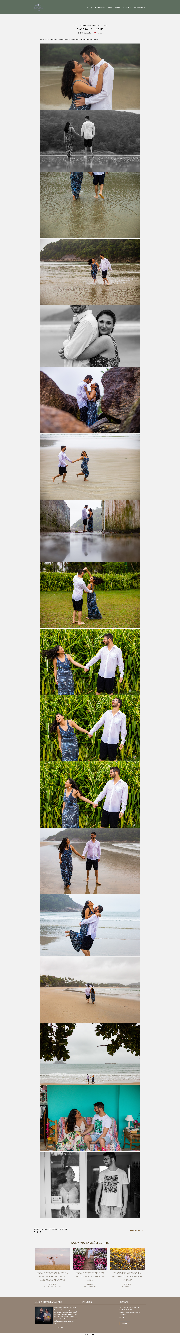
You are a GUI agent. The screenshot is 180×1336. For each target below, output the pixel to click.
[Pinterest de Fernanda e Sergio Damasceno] (123, 1317)
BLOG (110, 7)
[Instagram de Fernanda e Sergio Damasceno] (120, 1317)
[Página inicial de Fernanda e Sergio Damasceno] (41, 7)
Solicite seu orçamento (136, 1230)
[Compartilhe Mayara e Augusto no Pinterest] (40, 1232)
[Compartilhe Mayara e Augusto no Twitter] (37, 1232)
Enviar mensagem (126, 1309)
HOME (89, 7)
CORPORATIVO (139, 7)
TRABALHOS (100, 7)
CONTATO (127, 7)
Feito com (90, 1334)
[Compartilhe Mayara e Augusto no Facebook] (34, 1232)
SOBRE (117, 7)
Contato (124, 1323)
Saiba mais (60, 1327)
